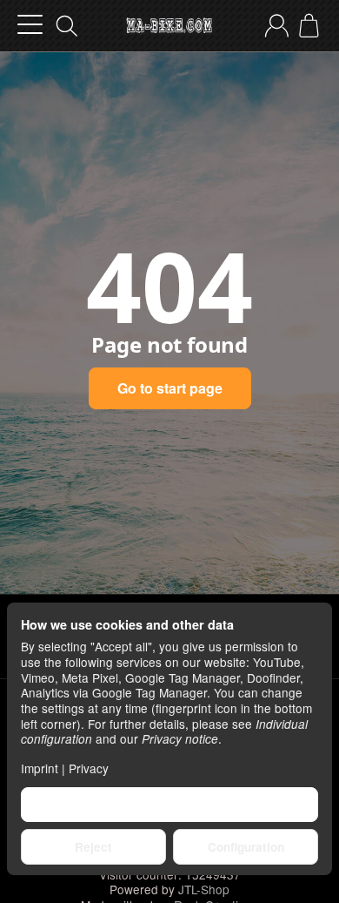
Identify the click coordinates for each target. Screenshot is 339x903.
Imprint (39, 768)
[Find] (67, 26)
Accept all (170, 804)
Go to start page (170, 388)
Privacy (89, 768)
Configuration (246, 847)
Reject (93, 847)
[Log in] (276, 25)
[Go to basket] (309, 25)
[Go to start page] (169, 26)
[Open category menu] (30, 24)
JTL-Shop (203, 889)
